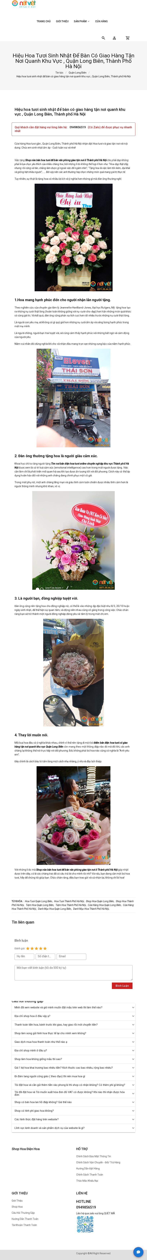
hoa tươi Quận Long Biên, (39, 901)
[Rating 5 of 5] (45, 948)
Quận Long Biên (77, 72)
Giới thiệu (62, 21)
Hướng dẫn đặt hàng (88, 1168)
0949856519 (78, 127)
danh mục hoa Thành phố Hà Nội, (91, 908)
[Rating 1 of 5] (28, 948)
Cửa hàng (101, 21)
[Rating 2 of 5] (32, 948)
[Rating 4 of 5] (41, 948)
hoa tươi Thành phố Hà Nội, (69, 901)
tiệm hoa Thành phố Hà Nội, (71, 905)
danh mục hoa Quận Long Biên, (55, 908)
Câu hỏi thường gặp (23, 1213)
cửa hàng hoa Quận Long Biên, (105, 905)
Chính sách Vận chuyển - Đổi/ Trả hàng (98, 1162)
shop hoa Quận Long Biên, (100, 901)
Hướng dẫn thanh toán (25, 1219)
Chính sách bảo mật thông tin (93, 1156)
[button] (114, 38)
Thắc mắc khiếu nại (87, 1180)
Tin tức (59, 72)
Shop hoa (17, 1206)
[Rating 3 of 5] (36, 948)
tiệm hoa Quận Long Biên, (40, 905)
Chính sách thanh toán (89, 1174)
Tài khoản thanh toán (24, 1225)
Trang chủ (44, 21)
